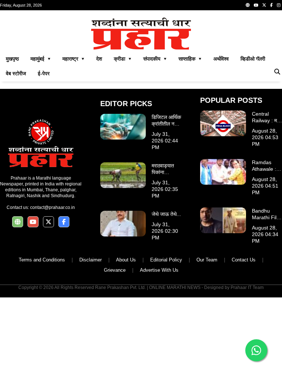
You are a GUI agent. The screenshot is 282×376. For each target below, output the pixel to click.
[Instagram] (279, 5)
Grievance (115, 270)
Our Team (206, 260)
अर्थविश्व (221, 59)
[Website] (248, 5)
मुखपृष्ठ (12, 59)
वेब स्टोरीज (16, 73)
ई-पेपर (44, 73)
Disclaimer (90, 260)
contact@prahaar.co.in (52, 207)
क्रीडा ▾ (122, 59)
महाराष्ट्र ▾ (73, 59)
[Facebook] (271, 5)
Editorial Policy (166, 260)
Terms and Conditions (42, 260)
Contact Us (244, 260)
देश (99, 59)
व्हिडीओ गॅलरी (253, 59)
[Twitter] (264, 5)
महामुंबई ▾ (40, 59)
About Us (126, 260)
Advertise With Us (159, 270)
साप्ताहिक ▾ (190, 59)
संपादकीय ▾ (155, 59)
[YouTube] (256, 5)
